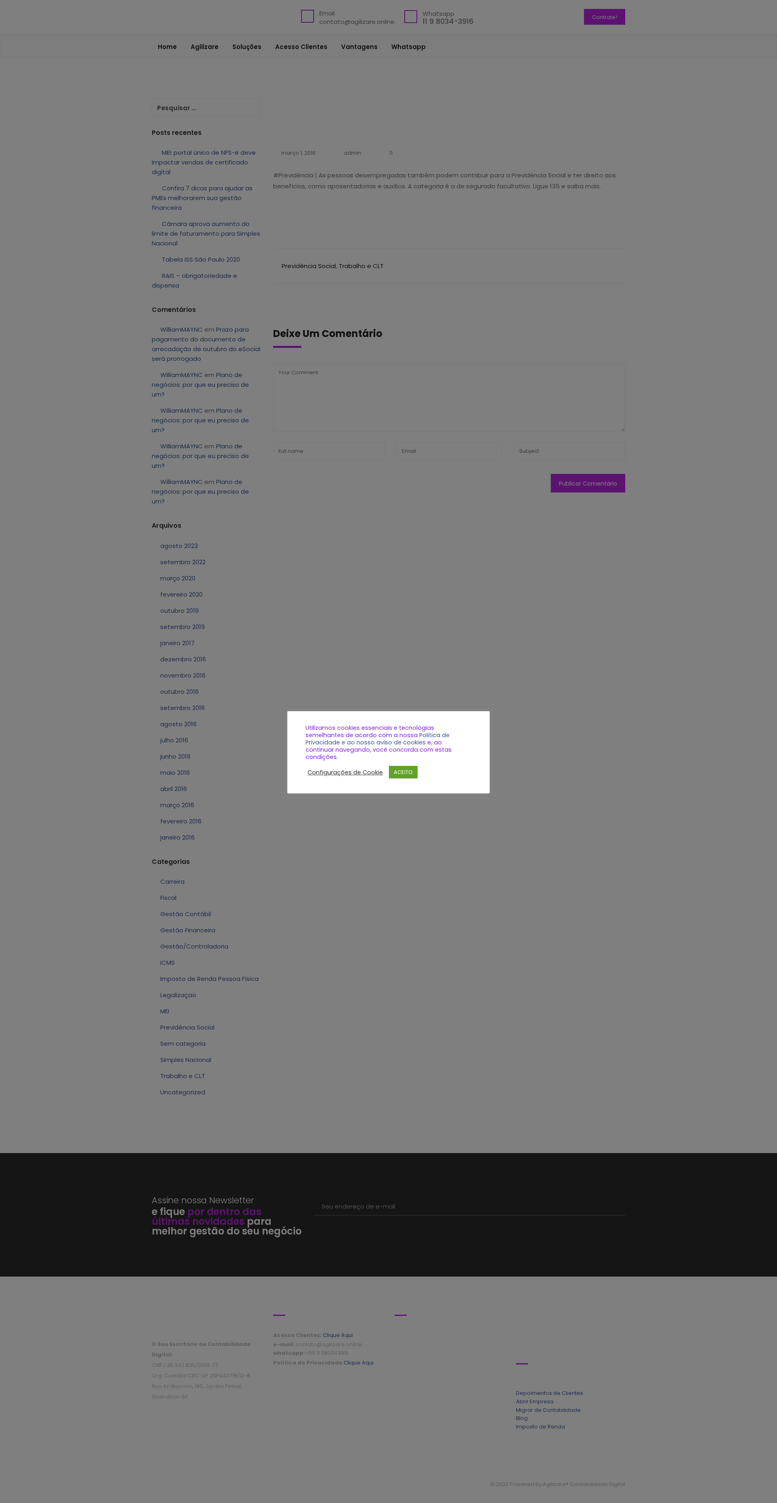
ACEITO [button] (403, 772)
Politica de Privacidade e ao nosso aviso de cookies (378, 738)
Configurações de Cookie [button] (345, 772)
